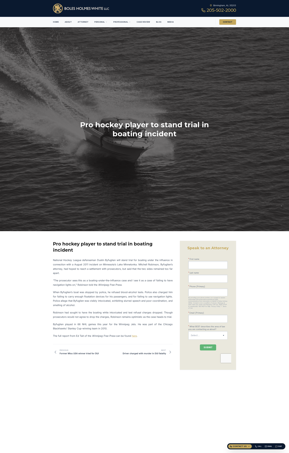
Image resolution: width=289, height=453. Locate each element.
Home (56, 22)
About (68, 22)
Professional (120, 22)
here (134, 335)
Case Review (143, 22)
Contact (227, 22)
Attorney (83, 22)
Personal (99, 22)
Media (170, 22)
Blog (158, 22)
